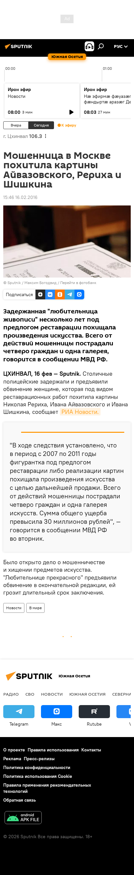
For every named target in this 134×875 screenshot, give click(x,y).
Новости (16, 96)
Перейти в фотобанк (78, 282)
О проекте (14, 750)
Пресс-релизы (39, 759)
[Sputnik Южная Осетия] (19, 49)
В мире (35, 607)
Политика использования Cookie (37, 776)
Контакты (91, 750)
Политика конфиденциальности (36, 767)
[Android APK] (23, 818)
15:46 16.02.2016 (20, 197)
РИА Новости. (80, 411)
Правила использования (53, 750)
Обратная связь (19, 800)
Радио (11, 694)
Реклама (12, 759)
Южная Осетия (87, 694)
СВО (29, 694)
